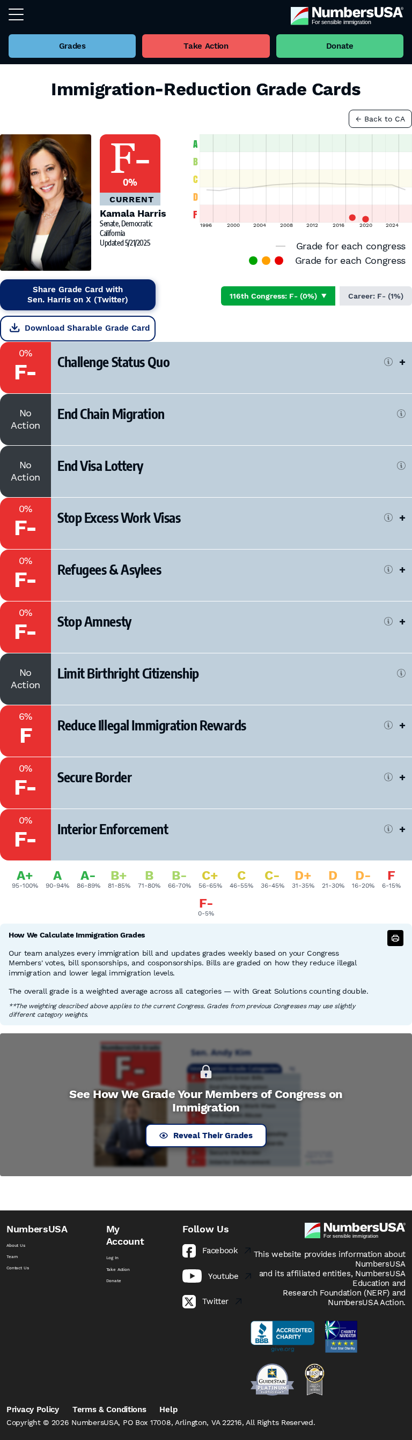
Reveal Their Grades (213, 1135)
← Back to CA (380, 119)
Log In (112, 1257)
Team (12, 1256)
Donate (113, 1280)
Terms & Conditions (109, 1409)
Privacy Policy (32, 1409)
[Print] (395, 938)
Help (168, 1409)
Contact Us (17, 1268)
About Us (15, 1245)
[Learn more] (388, 361)
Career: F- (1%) (375, 296)
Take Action (118, 1269)
